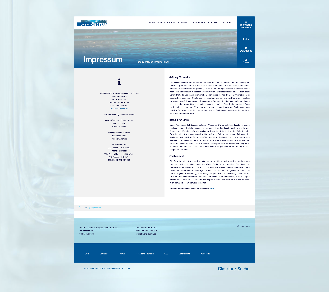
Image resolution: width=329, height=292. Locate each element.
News (122, 253)
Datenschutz (184, 253)
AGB (212, 188)
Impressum (205, 253)
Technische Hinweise (144, 253)
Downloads (104, 253)
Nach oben (244, 226)
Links (87, 253)
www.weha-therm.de (119, 108)
